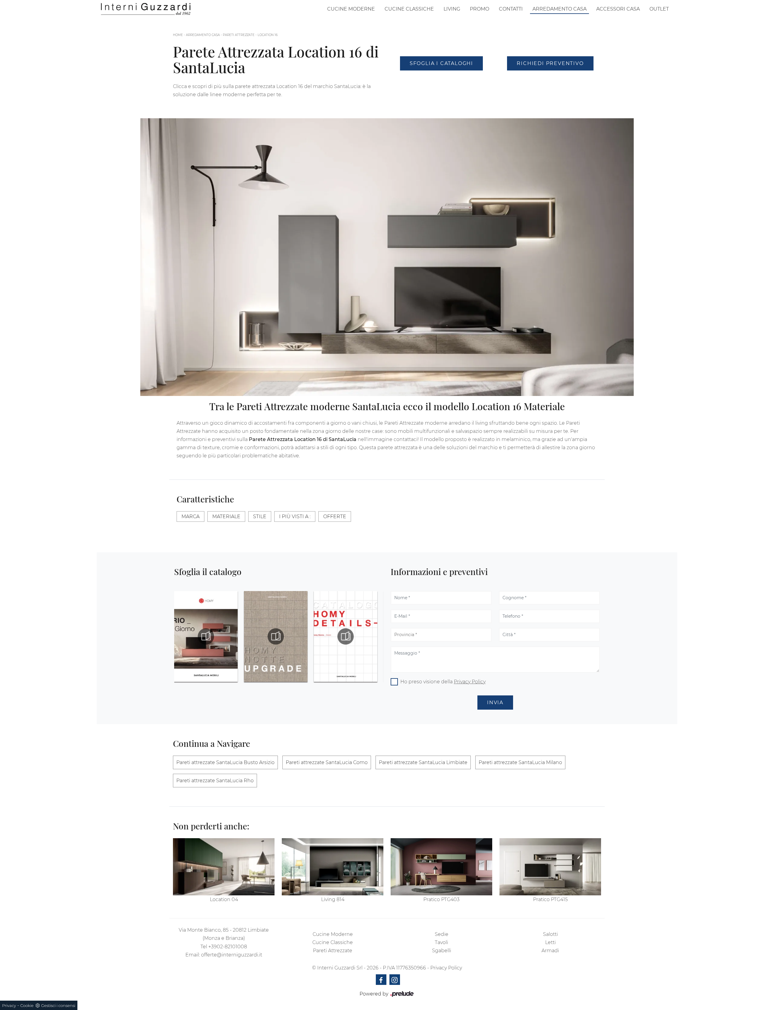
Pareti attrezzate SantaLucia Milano (520, 762)
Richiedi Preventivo (550, 63)
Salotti (550, 934)
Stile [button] (259, 516)
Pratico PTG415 (550, 899)
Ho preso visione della (443, 682)
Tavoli (441, 942)
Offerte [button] (334, 516)
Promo (479, 9)
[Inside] (441, 79)
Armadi (550, 950)
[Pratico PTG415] (550, 866)
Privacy (9, 1005)
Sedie (441, 934)
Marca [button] (190, 516)
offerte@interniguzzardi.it (231, 955)
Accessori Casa (618, 9)
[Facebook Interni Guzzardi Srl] (381, 979)
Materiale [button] (226, 516)
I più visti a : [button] (295, 516)
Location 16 (268, 35)
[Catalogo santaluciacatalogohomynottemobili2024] (206, 636)
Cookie (27, 1005)
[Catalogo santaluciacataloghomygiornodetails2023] (275, 636)
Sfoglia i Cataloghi (441, 63)
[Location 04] (224, 866)
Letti (550, 942)
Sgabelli (441, 950)
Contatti (511, 9)
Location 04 (224, 899)
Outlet (659, 9)
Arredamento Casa (559, 9)
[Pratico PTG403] (441, 866)
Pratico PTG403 (441, 899)
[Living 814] (332, 866)
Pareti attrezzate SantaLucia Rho (215, 780)
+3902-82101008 (227, 947)
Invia (495, 702)
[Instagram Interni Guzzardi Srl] (394, 979)
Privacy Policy (470, 682)
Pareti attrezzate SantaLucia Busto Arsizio (225, 762)
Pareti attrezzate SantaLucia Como (327, 762)
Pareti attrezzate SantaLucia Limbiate (423, 762)
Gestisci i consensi (58, 1005)
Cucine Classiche (409, 9)
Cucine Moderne (351, 9)
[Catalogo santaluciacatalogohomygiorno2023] (345, 636)
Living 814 (332, 899)
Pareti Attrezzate (239, 35)
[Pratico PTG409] (550, 79)
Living (452, 9)
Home (178, 35)
